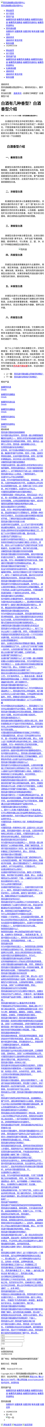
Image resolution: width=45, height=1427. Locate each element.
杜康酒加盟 (11, 68)
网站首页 (10, 11)
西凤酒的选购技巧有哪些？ (26, 377)
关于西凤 (10, 14)
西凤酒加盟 (11, 28)
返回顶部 (28, 1425)
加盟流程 (27, 31)
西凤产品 (10, 16)
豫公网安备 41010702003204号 (30, 1380)
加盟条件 (10, 31)
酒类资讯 (10, 37)
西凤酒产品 (11, 56)
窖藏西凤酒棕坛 (30, 22)
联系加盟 (36, 31)
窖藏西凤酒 (11, 19)
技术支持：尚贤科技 (10, 1383)
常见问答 (18, 40)
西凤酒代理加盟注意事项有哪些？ (29, 374)
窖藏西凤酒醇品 (15, 22)
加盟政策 (18, 31)
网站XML (34, 1377)
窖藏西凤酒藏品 (23, 19)
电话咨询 (18, 1425)
